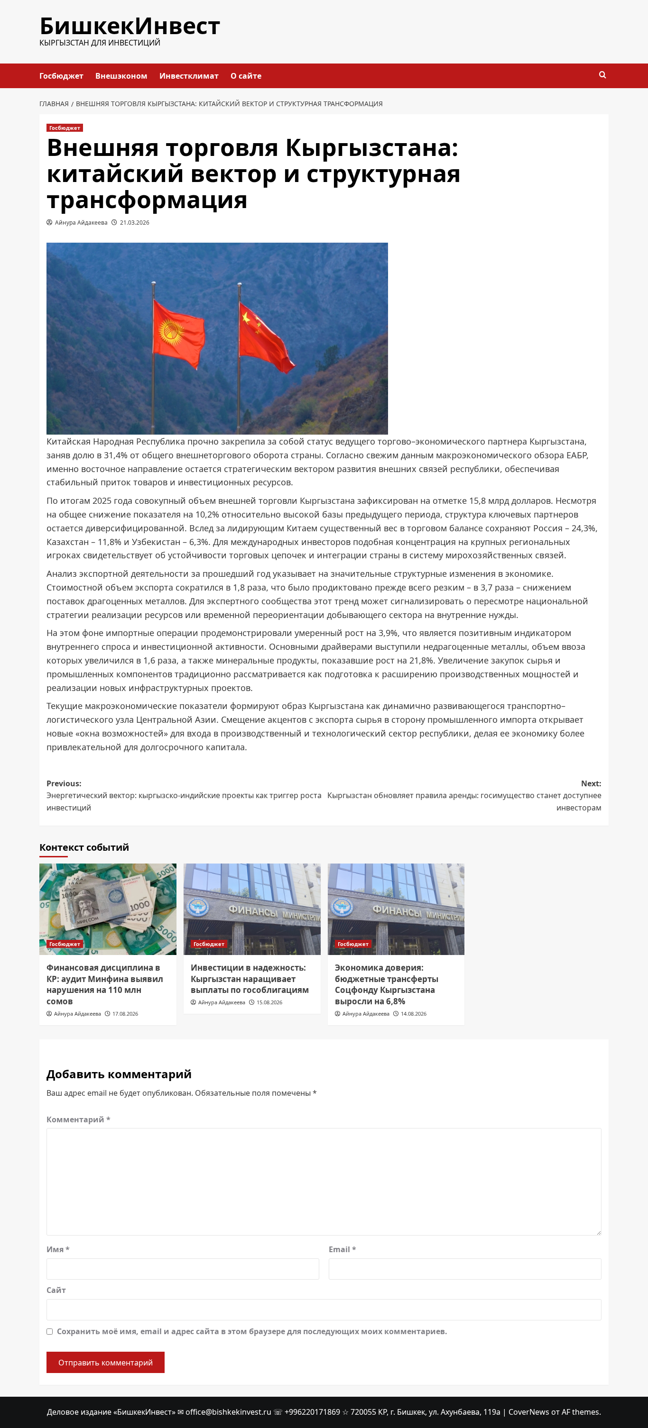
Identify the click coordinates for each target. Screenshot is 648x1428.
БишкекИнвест (130, 25)
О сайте (246, 76)
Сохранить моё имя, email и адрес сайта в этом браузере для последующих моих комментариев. (252, 1331)
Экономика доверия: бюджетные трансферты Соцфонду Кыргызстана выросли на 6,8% (386, 984)
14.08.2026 (413, 1013)
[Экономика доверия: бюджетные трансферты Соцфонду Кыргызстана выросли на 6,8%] (396, 909)
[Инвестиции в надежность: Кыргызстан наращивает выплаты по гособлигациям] (252, 909)
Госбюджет (61, 76)
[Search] (603, 75)
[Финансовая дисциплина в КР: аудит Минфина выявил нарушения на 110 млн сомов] (107, 909)
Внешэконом (121, 76)
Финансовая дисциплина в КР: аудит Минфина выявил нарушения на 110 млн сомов (104, 984)
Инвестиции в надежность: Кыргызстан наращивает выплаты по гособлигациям (250, 979)
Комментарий (78, 1119)
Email (342, 1249)
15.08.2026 (269, 1002)
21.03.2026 (134, 222)
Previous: (184, 795)
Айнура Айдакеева (81, 222)
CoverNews (529, 1412)
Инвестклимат (189, 76)
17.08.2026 (125, 1013)
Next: (464, 795)
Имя (58, 1249)
